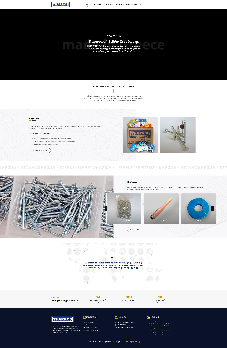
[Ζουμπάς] (124, 208)
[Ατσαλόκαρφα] (198, 208)
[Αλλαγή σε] (140, 4)
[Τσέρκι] (161, 208)
